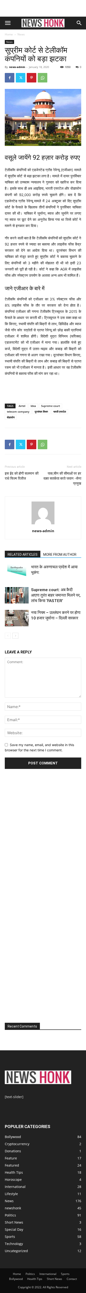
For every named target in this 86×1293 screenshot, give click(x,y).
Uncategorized (16, 1251)
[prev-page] (8, 636)
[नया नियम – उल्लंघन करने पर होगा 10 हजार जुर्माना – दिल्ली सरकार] (17, 618)
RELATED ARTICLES (23, 554)
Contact (72, 1279)
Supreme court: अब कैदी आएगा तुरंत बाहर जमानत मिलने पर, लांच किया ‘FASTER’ (56, 595)
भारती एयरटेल (59, 411)
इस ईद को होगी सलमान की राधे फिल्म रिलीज (21, 476)
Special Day (14, 1229)
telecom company (18, 411)
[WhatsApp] (42, 77)
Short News (14, 1222)
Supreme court (50, 406)
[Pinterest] (31, 77)
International (15, 1186)
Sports (10, 1236)
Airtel (22, 406)
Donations (13, 1151)
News (21, 34)
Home (9, 34)
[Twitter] (20, 77)
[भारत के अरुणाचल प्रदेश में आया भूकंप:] (17, 572)
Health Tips (14, 1172)
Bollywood (13, 1136)
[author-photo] (43, 524)
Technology (14, 1243)
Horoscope (13, 1179)
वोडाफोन (11, 417)
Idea (33, 406)
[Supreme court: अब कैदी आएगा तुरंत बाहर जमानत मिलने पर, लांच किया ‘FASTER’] (17, 595)
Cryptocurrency (17, 1144)
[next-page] (15, 636)
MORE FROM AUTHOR (59, 554)
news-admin (17, 67)
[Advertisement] (43, 8)
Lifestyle (11, 1194)
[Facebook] (9, 77)
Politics (10, 1215)
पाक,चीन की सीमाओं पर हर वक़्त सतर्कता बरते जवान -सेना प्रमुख (62, 478)
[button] (7, 23)
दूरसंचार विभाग (41, 411)
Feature (11, 1158)
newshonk (13, 1208)
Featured (12, 1165)
